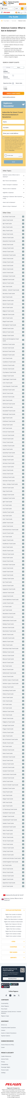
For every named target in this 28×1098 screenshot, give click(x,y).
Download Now (12, 978)
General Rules (4, 1059)
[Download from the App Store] (5, 984)
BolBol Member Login (20, 12)
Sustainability (4, 1003)
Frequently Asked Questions (8, 1027)
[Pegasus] (6, 12)
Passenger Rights (5, 1067)
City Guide (14, 20)
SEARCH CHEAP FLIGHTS (13, 93)
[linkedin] (16, 995)
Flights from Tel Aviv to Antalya (13, 931)
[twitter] (20, 995)
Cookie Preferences (6, 1056)
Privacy (3, 1061)
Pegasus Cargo (5, 1016)
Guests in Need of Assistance (8, 1033)
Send (13, 162)
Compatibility (4, 1064)
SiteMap (3, 1072)
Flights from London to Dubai (13, 936)
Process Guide (5, 1070)
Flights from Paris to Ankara (13, 929)
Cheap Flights (6, 20)
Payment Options (5, 1035)
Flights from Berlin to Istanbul (13, 926)
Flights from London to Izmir (13, 917)
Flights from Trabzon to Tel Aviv (13, 924)
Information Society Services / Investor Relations (11, 1012)
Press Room (4, 1009)
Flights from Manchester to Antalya (13, 919)
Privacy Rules (11, 150)
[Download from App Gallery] (5, 987)
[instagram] (11, 995)
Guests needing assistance (9, 97)
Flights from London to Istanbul (13, 914)
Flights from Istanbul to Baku (13, 933)
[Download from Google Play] (14, 984)
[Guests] (13, 89)
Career (3, 1047)
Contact (3, 1030)
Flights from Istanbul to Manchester (13, 921)
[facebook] (7, 995)
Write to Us (4, 1025)
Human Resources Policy (7, 1044)
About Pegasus (5, 1006)
